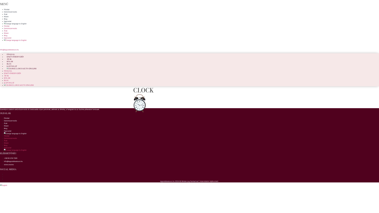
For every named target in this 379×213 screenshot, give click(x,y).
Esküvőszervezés (15, 57)
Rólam (7, 78)
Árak (6, 76)
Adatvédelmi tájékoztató (209, 181)
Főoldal (8, 71)
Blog (6, 80)
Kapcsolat (9, 83)
